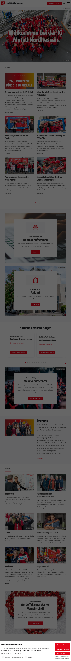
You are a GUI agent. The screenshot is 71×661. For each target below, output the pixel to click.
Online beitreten (35, 623)
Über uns (40, 459)
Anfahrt (35, 305)
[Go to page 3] (30, 363)
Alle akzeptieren (61, 645)
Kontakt (35, 252)
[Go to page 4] (32, 363)
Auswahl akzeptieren (62, 649)
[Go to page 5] (34, 363)
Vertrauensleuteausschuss (21, 339)
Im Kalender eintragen (17, 343)
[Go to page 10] (45, 363)
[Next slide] (65, 363)
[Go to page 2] (28, 363)
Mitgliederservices (35, 398)
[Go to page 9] (43, 363)
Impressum (67, 658)
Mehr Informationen (18, 352)
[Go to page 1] (25, 363)
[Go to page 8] (41, 363)
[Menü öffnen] (68, 3)
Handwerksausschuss (47, 340)
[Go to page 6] (37, 363)
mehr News (35, 203)
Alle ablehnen (61, 653)
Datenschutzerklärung (59, 658)
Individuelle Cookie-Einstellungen (62, 656)
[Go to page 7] (39, 363)
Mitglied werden (54, 3)
